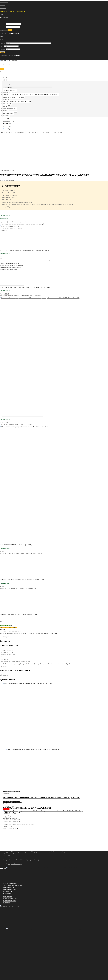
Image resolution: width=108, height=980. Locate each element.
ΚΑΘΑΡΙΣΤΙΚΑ (7, 92)
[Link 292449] (23, 168)
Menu (2, 69)
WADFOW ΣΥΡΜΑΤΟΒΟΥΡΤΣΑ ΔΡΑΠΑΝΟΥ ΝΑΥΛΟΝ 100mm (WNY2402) (21, 224)
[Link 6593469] (8, 60)
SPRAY (5, 106)
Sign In (2, 17)
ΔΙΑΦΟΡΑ (6, 110)
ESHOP (5, 80)
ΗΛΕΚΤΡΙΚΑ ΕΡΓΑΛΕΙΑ (9, 108)
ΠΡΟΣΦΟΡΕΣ (7, 123)
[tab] (55, 731)
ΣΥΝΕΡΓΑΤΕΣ (7, 118)
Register (6, 17)
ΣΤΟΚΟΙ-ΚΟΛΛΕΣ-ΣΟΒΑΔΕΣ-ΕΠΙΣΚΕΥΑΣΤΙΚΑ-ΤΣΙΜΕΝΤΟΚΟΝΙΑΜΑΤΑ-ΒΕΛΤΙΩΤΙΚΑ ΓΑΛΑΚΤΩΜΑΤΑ (30, 94)
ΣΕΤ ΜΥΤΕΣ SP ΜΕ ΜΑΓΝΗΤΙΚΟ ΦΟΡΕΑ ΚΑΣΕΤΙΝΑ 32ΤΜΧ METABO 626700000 (24, 261)
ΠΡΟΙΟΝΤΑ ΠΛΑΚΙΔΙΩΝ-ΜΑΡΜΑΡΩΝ (13, 98)
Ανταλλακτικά (24, 727)
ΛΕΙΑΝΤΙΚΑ (6, 105)
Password (2, 27)
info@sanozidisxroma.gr (15, 958)
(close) (1, 36)
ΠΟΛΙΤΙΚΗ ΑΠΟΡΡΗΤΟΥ (10, 977)
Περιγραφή (6, 730)
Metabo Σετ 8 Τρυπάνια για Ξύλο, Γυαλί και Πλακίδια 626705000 (18, 588)
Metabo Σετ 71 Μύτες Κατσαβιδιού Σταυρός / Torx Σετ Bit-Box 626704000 (21, 553)
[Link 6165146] (15, 841)
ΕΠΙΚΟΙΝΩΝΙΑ (7, 126)
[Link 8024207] (12, 285)
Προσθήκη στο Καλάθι (6, 719)
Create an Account (13, 33)
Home (1, 132)
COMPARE (3, 8)
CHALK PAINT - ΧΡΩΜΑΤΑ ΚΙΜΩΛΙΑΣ (13, 96)
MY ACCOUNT (4, 2)
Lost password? (4, 30)
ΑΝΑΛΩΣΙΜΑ (7, 103)
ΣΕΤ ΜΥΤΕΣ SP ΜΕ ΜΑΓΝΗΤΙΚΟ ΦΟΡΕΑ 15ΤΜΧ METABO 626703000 (20, 296)
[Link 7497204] (12, 578)
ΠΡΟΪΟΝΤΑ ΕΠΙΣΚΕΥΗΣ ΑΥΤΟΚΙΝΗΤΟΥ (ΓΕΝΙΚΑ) (17, 101)
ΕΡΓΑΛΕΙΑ (6, 115)
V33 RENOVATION (8, 113)
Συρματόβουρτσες (15, 132)
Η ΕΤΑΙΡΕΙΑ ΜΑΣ (8, 121)
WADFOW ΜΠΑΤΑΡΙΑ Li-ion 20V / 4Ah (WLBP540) (15, 424)
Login (18, 55)
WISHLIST (2, 5)
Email (1, 46)
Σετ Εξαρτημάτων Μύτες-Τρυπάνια (38, 727)
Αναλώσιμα (10, 727)
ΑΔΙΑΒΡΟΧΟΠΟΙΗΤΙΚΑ (9, 90)
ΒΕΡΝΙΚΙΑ (6, 99)
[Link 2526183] (15, 883)
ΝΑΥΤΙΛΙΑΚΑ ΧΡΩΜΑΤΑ (10, 112)
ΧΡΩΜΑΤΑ (6, 89)
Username (3, 24)
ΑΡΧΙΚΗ (5, 77)
